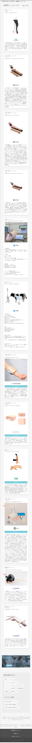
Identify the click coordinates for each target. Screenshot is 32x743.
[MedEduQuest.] (16, 528)
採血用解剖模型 (20, 688)
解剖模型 (6, 691)
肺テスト (21, 685)
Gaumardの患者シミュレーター (11, 701)
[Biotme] (16, 431)
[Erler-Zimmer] (16, 39)
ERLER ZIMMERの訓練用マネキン (12, 707)
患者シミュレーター (9, 679)
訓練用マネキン (14, 691)
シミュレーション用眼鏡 (10, 688)
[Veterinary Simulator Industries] (16, 478)
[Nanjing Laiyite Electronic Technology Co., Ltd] (16, 245)
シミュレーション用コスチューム (11, 682)
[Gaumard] (16, 84)
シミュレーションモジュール (11, 685)
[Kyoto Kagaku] (16, 383)
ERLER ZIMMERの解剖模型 (10, 704)
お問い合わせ (16, 386)
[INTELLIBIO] (16, 588)
